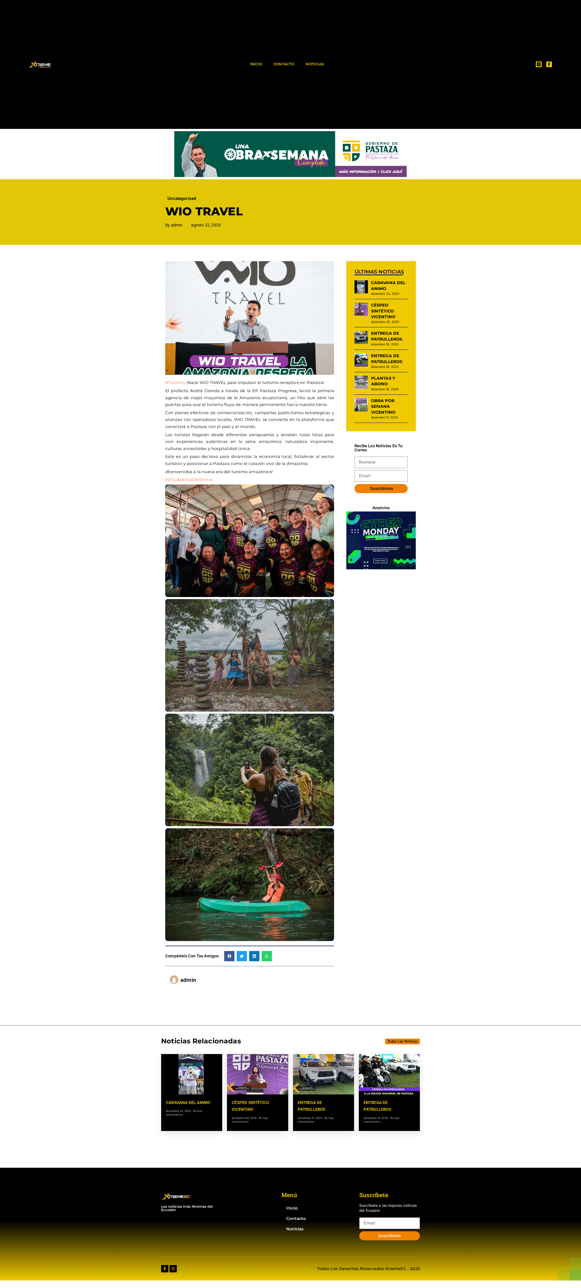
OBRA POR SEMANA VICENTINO (383, 406)
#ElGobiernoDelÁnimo (188, 479)
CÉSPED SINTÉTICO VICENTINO (383, 311)
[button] (229, 956)
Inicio (256, 64)
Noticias (315, 64)
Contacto (283, 64)
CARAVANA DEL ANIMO (188, 1102)
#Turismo (175, 382)
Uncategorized (181, 198)
